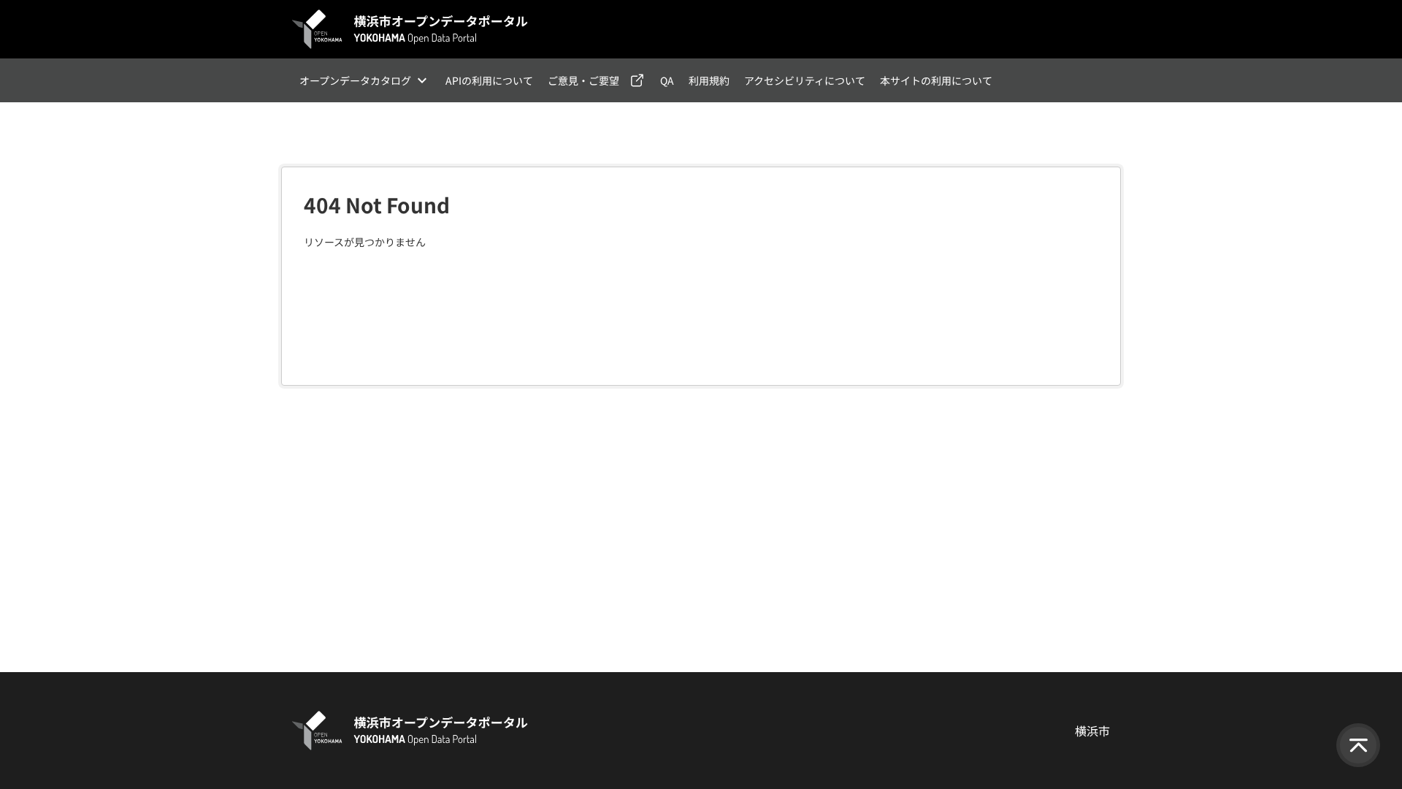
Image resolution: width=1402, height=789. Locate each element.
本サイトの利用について (936, 80)
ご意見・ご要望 (583, 80)
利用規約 (709, 80)
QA (667, 80)
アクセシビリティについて (804, 80)
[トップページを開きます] (410, 29)
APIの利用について (489, 80)
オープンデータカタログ (355, 80)
